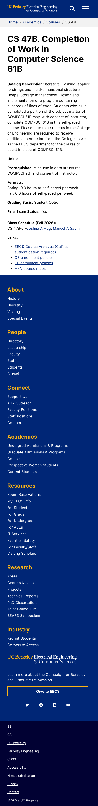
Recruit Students (21, 638)
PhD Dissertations (22, 602)
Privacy (12, 784)
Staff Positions (20, 416)
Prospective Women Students (32, 465)
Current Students (22, 471)
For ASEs (15, 527)
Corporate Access (23, 645)
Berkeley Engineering (23, 751)
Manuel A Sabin (66, 228)
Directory (15, 341)
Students (15, 367)
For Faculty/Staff (21, 547)
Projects (14, 589)
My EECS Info (19, 501)
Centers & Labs (20, 582)
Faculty (13, 354)
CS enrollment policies (34, 257)
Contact (14, 422)
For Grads (15, 514)
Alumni (13, 373)
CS (9, 735)
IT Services (16, 533)
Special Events (20, 318)
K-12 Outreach (19, 403)
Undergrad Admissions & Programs (37, 445)
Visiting (13, 311)
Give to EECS (47, 691)
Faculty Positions (22, 409)
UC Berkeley (16, 743)
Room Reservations (24, 494)
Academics (31, 22)
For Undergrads (20, 520)
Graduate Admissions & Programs (36, 452)
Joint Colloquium (22, 609)
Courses (53, 22)
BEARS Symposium (23, 615)
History (13, 298)
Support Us (17, 396)
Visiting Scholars (21, 553)
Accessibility (16, 767)
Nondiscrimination (21, 776)
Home (12, 22)
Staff (11, 360)
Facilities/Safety (21, 540)
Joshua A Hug (39, 228)
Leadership (16, 347)
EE (9, 726)
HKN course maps (30, 268)
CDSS (11, 759)
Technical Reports (22, 596)
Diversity (15, 305)
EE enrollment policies (34, 263)
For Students (18, 507)
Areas (12, 576)
